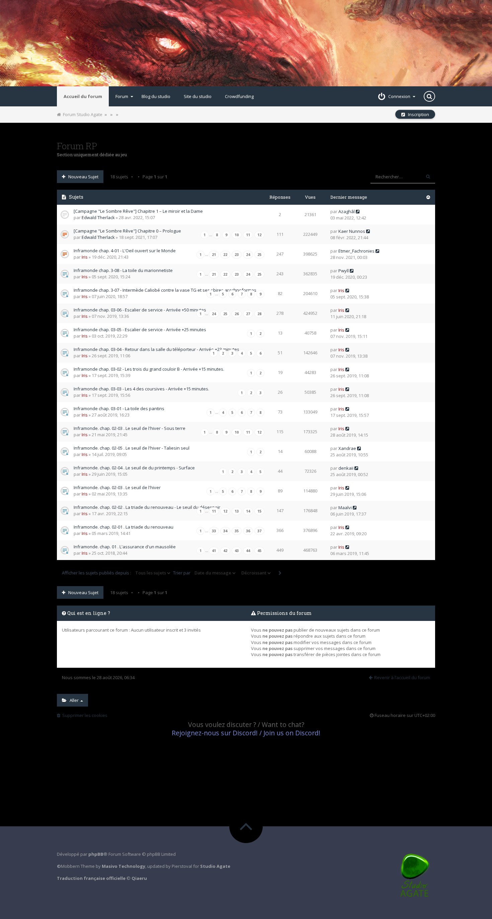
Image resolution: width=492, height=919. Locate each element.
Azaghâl (346, 211)
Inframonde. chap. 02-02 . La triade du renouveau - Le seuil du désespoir (147, 507)
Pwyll (343, 271)
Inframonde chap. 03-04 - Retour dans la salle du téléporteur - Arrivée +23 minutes (156, 349)
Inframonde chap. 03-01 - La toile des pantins (119, 408)
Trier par (182, 573)
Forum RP (77, 146)
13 (237, 511)
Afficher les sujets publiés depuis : (97, 573)
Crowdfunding (239, 96)
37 (259, 531)
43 (237, 550)
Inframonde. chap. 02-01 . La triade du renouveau (123, 527)
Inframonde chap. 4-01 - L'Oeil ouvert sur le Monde (125, 251)
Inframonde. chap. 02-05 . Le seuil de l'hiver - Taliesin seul (131, 448)
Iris (85, 257)
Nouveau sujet (81, 177)
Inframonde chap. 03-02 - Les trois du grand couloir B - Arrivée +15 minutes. (149, 369)
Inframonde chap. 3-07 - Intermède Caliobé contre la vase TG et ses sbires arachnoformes (165, 290)
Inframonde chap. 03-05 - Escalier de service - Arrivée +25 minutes (140, 330)
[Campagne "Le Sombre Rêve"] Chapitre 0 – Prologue (127, 231)
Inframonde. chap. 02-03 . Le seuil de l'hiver (117, 487)
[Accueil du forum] (246, 43)
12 (259, 235)
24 (248, 254)
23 (237, 254)
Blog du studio (156, 96)
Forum (121, 96)
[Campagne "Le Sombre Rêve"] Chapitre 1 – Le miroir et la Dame (138, 211)
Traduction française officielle (91, 878)
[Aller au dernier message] (357, 211)
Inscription (417, 114)
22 (225, 254)
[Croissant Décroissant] (255, 573)
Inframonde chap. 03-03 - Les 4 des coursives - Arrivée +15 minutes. (141, 389)
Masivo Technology (123, 866)
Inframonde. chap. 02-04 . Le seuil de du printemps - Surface (134, 468)
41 (214, 550)
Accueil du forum (83, 96)
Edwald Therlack (98, 217)
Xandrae (347, 448)
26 (237, 313)
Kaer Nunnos (351, 231)
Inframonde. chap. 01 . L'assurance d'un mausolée (125, 547)
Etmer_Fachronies (356, 251)
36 (248, 531)
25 (259, 254)
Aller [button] (73, 700)
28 (259, 313)
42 (225, 550)
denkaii (345, 468)
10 (237, 235)
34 (225, 531)
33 (214, 531)
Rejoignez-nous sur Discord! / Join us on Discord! (246, 732)
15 (259, 511)
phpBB (95, 854)
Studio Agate (215, 866)
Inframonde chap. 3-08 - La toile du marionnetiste (123, 270)
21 (214, 254)
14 (248, 511)
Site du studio (198, 96)
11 (248, 235)
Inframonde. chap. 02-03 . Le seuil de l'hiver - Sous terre (129, 428)
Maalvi (345, 507)
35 (237, 531)
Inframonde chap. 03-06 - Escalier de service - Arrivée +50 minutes (140, 310)
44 (248, 550)
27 (248, 313)
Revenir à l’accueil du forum (402, 677)
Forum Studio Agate (81, 114)
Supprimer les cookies (83, 715)
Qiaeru (139, 878)
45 (259, 550)
